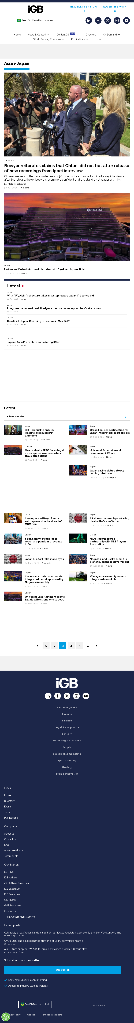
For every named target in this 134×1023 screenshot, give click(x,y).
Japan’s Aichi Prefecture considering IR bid (33, 342)
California (9, 160)
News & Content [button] (37, 34)
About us (9, 833)
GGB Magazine (12, 905)
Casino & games (67, 707)
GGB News (10, 900)
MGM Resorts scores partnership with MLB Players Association (108, 541)
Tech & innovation (67, 774)
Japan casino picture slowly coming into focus (107, 472)
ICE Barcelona (12, 894)
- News (23, 273)
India (27, 514)
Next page (96, 645)
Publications (78, 39)
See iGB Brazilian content (36, 20)
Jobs (98, 39)
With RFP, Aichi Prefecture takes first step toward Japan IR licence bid (50, 295)
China (93, 535)
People (67, 747)
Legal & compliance (67, 727)
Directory (91, 34)
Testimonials (11, 856)
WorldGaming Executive (47, 39)
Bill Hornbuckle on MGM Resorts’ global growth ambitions (39, 433)
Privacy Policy (14, 1015)
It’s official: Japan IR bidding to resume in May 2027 (38, 321)
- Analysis (44, 439)
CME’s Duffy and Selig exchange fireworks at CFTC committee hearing (43, 940)
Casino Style (11, 911)
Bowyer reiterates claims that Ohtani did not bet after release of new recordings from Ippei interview (66, 168)
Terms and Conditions (52, 1015)
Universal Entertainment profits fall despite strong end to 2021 (45, 598)
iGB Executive (12, 888)
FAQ (6, 844)
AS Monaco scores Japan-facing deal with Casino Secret (109, 520)
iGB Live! (9, 872)
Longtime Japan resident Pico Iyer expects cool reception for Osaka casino (53, 308)
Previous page (37, 645)
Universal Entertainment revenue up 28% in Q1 (105, 452)
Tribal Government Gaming (19, 916)
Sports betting (67, 760)
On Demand (110, 34)
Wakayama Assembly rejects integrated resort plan (108, 578)
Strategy (67, 767)
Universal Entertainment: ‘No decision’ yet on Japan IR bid (45, 269)
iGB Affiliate (10, 877)
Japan (7, 265)
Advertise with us (13, 850)
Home (17, 34)
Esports (67, 714)
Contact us (10, 839)
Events (8, 806)
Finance (67, 721)
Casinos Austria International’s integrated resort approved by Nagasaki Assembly (44, 579)
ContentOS (66, 34)
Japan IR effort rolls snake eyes (44, 559)
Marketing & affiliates (67, 740)
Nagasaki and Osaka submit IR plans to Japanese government (109, 560)
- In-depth (24, 188)
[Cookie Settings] (5, 1017)
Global (28, 446)
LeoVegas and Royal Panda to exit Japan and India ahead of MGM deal (43, 521)
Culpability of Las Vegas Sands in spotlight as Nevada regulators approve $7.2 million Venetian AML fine (62, 932)
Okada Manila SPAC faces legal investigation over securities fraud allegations (44, 453)
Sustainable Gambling (67, 754)
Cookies (31, 1015)
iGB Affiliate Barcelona (16, 883)
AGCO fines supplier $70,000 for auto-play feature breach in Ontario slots (45, 949)
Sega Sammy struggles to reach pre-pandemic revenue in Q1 (43, 541)
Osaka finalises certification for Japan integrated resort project (110, 431)
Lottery (67, 734)
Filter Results (16, 416)
